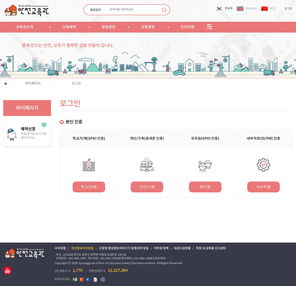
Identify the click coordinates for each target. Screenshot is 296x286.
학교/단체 (89, 187)
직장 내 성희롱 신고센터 (211, 248)
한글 (102, 279)
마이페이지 (33, 83)
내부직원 (263, 187)
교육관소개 (24, 27)
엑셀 (75, 279)
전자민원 (187, 27)
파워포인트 (82, 279)
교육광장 (148, 27)
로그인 (288, 8)
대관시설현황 (182, 248)
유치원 (205, 187)
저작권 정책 (161, 248)
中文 (272, 8)
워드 (88, 279)
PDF (95, 279)
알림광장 (108, 27)
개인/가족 (147, 187)
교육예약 (69, 27)
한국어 (229, 8)
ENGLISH (251, 8)
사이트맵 (60, 248)
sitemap (209, 27)
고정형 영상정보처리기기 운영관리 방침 (124, 248)
